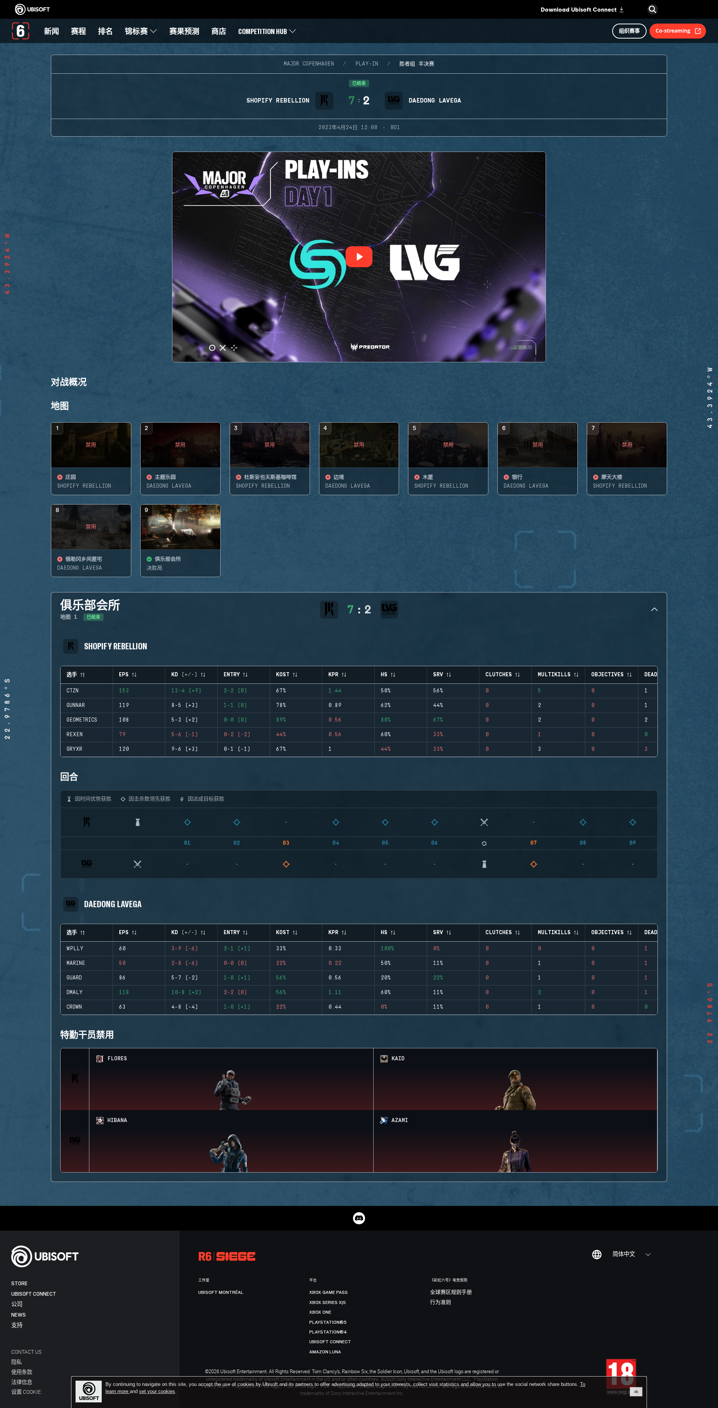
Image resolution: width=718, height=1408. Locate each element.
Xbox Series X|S (327, 1302)
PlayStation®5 (328, 1322)
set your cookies (157, 1391)
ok (636, 1391)
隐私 (16, 1361)
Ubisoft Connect (33, 1294)
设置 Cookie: (26, 1391)
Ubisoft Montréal (220, 1292)
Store (19, 1283)
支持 (16, 1325)
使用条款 (21, 1371)
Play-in (366, 64)
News (18, 1315)
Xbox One (320, 1312)
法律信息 (21, 1382)
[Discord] (359, 1218)
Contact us (26, 1351)
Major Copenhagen (309, 64)
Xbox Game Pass (328, 1292)
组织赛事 (629, 30)
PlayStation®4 (328, 1332)
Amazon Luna (325, 1351)
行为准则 (440, 1302)
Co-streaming (673, 30)
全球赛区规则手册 (451, 1292)
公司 (16, 1304)
